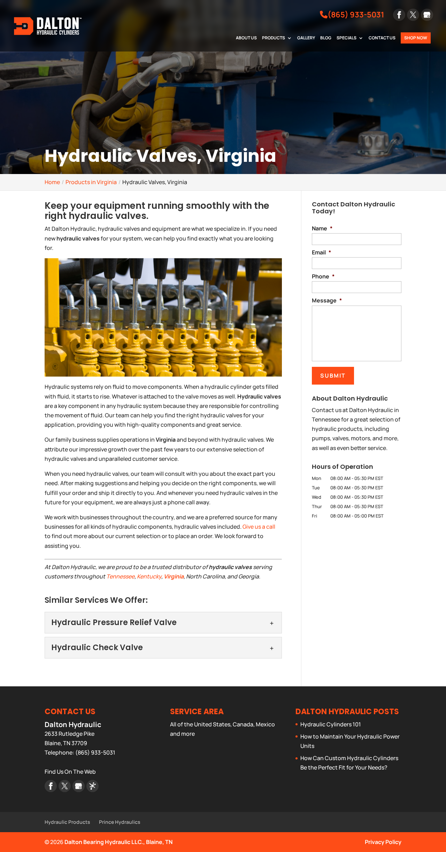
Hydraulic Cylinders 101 (330, 724)
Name (322, 228)
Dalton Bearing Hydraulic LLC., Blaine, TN (118, 842)
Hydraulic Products (67, 822)
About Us (246, 38)
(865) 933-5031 (356, 15)
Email (321, 252)
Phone (323, 276)
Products (273, 38)
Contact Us (382, 38)
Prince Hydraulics (119, 822)
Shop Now (415, 38)
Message (327, 300)
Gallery (306, 38)
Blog (325, 38)
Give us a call (259, 526)
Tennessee (120, 576)
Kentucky (149, 576)
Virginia (174, 576)
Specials (346, 38)
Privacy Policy (383, 842)
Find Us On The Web (70, 771)
